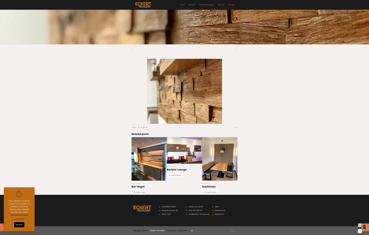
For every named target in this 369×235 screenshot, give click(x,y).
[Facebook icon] (231, 231)
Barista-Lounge (177, 169)
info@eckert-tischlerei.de (199, 214)
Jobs (217, 207)
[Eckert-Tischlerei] (143, 5)
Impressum (219, 214)
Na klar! (19, 225)
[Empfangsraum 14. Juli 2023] (363, 227)
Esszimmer (209, 186)
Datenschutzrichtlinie (19, 215)
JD (191, 230)
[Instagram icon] (233, 231)
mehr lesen (19, 219)
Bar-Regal (138, 186)
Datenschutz (220, 210)
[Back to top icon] (360, 231)
